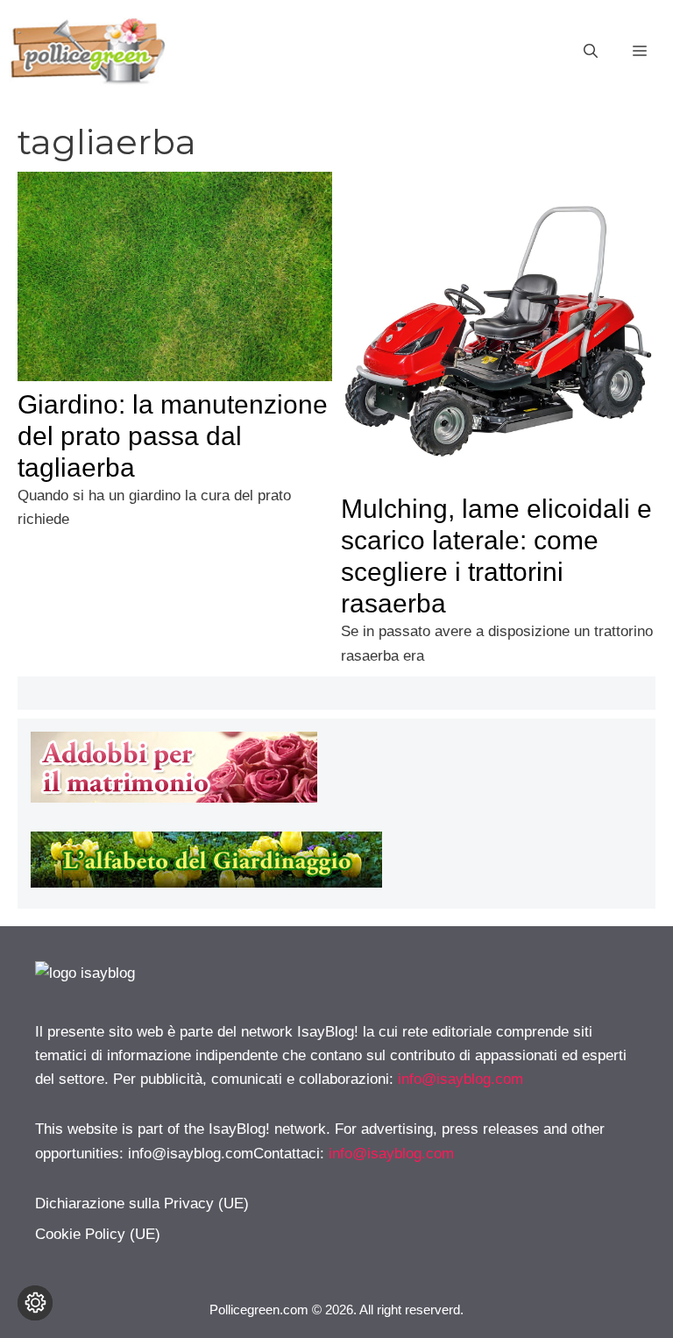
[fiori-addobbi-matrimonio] (174, 797)
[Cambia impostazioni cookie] (35, 1302)
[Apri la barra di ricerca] (590, 52)
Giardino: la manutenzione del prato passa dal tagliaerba (173, 436)
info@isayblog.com (460, 1079)
